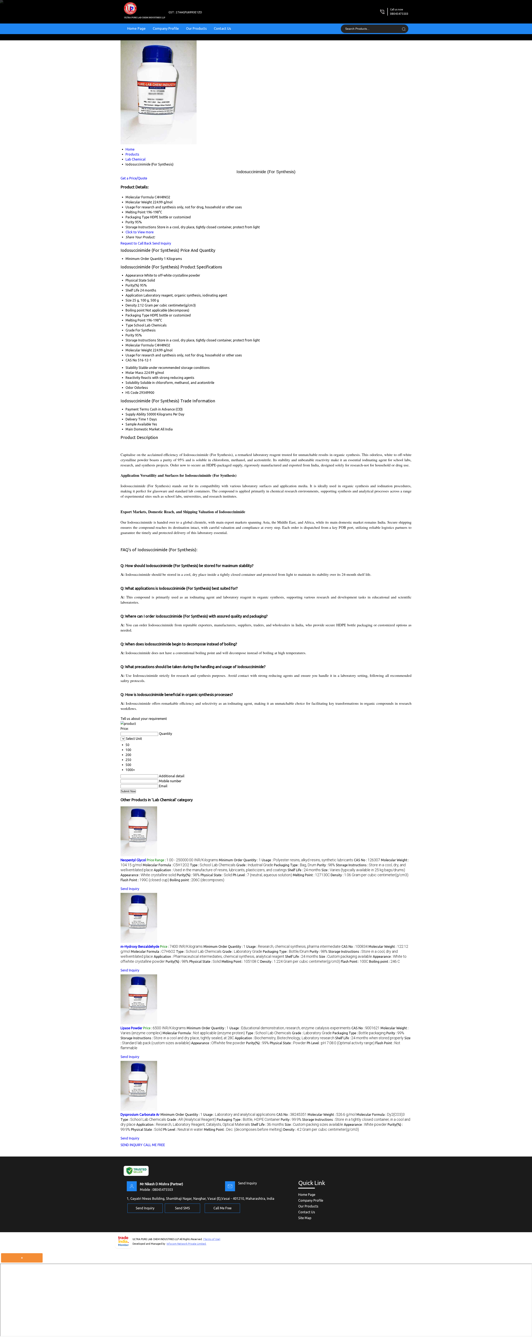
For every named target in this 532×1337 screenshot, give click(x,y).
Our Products (196, 28)
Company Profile (166, 28)
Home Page (136, 28)
